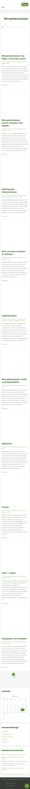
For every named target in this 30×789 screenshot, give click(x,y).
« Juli (3, 718)
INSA (3, 7)
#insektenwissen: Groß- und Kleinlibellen (14, 381)
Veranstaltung (17, 320)
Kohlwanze (5, 742)
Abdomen (7, 443)
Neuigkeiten (10, 197)
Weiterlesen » (5, 85)
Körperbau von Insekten (14, 638)
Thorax (5, 507)
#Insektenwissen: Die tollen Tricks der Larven (14, 57)
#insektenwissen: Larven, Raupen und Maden (12, 123)
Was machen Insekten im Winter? (13, 253)
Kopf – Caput (9, 572)
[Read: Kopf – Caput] (15, 556)
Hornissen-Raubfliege (7, 736)
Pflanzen (15, 197)
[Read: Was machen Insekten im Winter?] (15, 235)
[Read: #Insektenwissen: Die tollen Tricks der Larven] (15, 39)
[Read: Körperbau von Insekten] (15, 622)
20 (15, 709)
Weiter (15, 677)
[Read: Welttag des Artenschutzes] (15, 172)
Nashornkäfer (5, 731)
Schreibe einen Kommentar (9, 62)
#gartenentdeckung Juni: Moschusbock (16, 754)
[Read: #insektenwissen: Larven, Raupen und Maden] (15, 103)
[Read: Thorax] (15, 490)
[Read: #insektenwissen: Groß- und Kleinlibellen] (15, 362)
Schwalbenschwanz (7, 734)
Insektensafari (9, 315)
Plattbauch (4, 739)
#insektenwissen (21, 62)
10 (3, 707)
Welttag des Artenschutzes (9, 191)
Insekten (4, 63)
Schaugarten (10, 320)
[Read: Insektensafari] (15, 299)
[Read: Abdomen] (15, 427)
